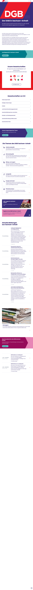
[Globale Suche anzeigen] (29, 1)
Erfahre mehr (5, 55)
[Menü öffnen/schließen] (30, 1)
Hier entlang (4, 135)
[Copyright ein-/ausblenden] (21, 207)
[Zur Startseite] (5, 1)
